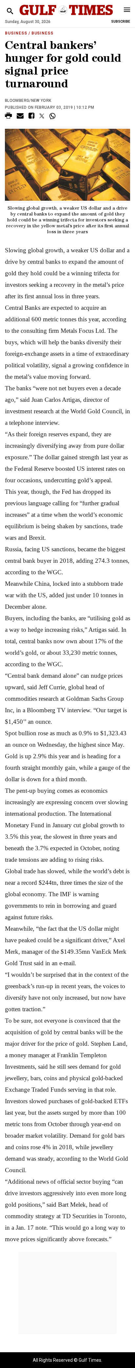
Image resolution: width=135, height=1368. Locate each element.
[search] (10, 11)
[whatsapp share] (53, 116)
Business (16, 33)
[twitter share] (42, 116)
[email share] (20, 117)
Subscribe (120, 21)
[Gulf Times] (66, 16)
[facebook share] (31, 117)
